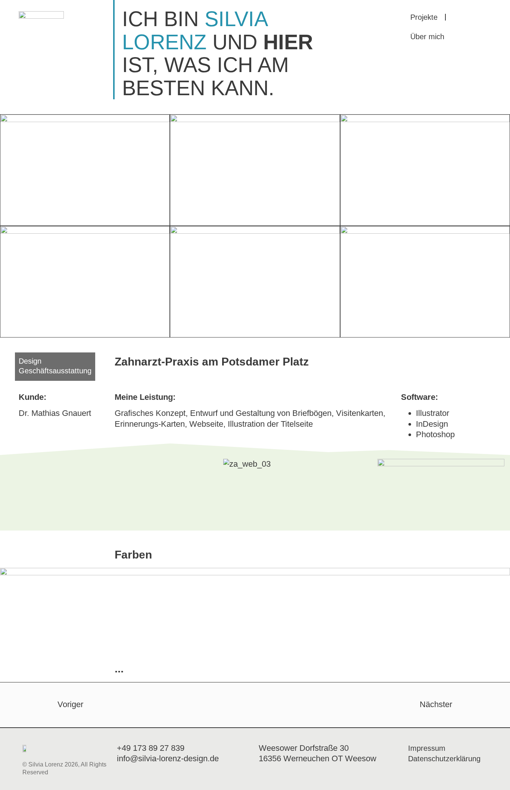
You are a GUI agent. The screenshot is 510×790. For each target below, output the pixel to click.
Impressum (426, 748)
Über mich (427, 36)
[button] (127, 464)
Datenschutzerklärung (444, 759)
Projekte (424, 17)
